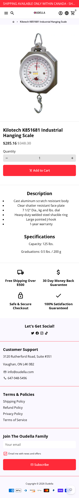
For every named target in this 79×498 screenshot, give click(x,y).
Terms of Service (15, 420)
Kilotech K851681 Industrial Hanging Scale (43, 21)
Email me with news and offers (24, 453)
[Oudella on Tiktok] (46, 333)
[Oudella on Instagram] (41, 333)
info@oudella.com (18, 372)
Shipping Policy (14, 401)
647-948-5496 (15, 378)
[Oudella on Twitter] (32, 333)
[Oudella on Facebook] (37, 333)
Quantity (9, 151)
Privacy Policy (13, 414)
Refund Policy (13, 407)
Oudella (49, 483)
